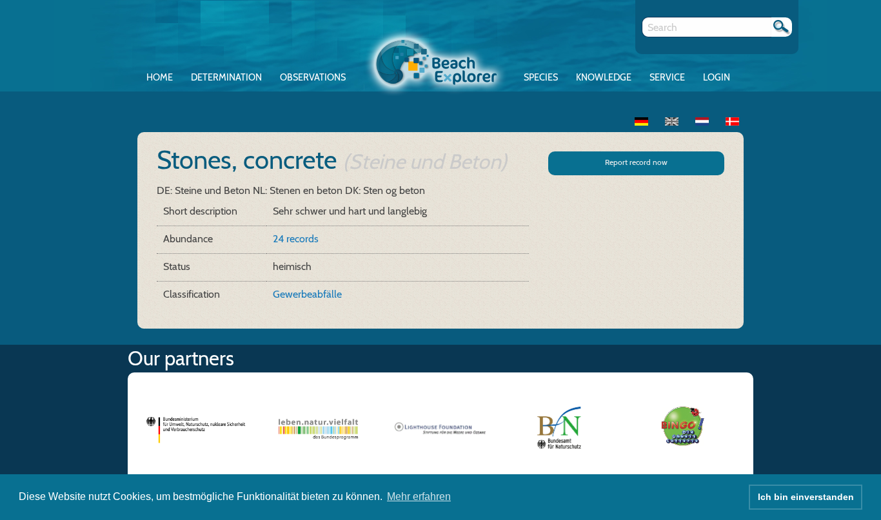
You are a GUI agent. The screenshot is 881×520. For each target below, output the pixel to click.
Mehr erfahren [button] (419, 496)
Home (159, 77)
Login (716, 77)
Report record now (636, 162)
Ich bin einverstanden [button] (806, 497)
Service (667, 77)
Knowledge (603, 77)
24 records (296, 239)
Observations (313, 77)
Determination (226, 77)
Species (541, 77)
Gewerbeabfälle (307, 294)
